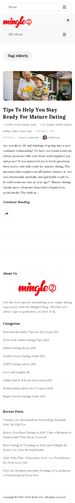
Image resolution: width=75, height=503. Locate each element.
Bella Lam (54, 137)
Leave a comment (28, 137)
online (14, 130)
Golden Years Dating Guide (21, 124)
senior (23, 130)
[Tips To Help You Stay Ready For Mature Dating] (37, 86)
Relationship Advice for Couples (24, 388)
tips (30, 130)
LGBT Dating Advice (16, 364)
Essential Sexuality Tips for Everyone (28, 332)
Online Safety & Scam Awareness (24, 380)
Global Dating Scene (16, 348)
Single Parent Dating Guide (21, 396)
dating (50, 124)
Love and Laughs (14, 372)
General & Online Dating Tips (22, 340)
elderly (59, 124)
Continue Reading (16, 202)
